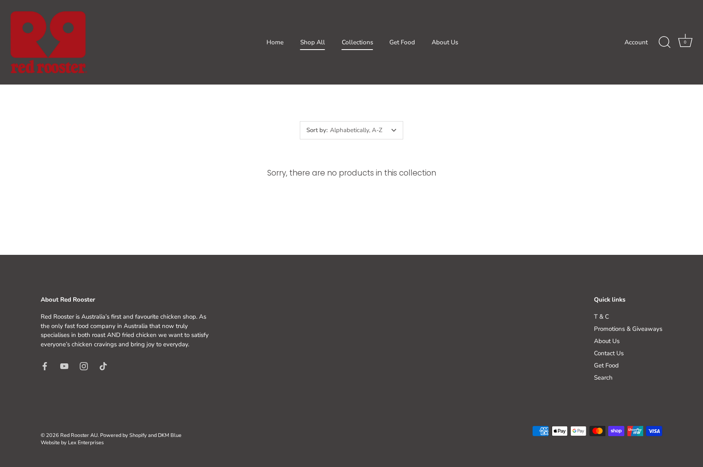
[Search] (664, 42)
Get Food (402, 42)
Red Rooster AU (79, 435)
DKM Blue (169, 435)
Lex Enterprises (86, 442)
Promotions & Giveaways (628, 329)
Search (603, 378)
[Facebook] (45, 365)
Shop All (312, 42)
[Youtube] (64, 365)
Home (275, 42)
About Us (445, 42)
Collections (357, 42)
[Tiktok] (103, 365)
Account (636, 42)
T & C (601, 317)
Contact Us (609, 353)
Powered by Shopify (123, 435)
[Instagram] (84, 365)
